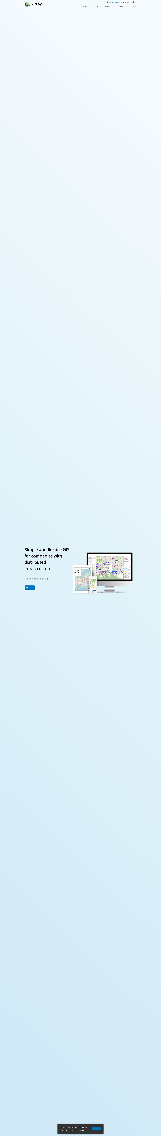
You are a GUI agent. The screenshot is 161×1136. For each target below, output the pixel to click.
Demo (85, 6)
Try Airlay (29, 587)
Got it (96, 1129)
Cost (96, 6)
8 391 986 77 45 (114, 2)
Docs (134, 6)
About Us (122, 6)
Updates (108, 6)
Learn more (80, 1130)
